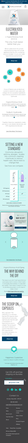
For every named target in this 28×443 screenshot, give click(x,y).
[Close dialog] (26, 213)
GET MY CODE (21, 227)
